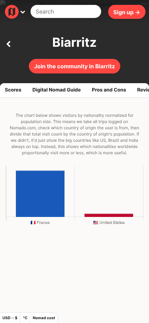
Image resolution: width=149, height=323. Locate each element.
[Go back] (8, 42)
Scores (13, 90)
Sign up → (126, 11)
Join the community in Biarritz (74, 66)
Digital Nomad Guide (57, 90)
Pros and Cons (109, 90)
